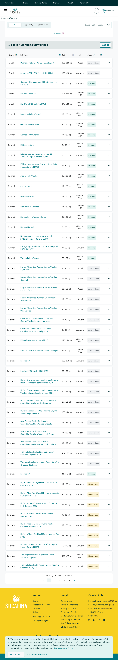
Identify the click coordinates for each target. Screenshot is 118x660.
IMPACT (69, 3)
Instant (56, 3)
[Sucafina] (15, 11)
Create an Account (41, 605)
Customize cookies (37, 654)
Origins (36, 612)
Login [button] (105, 45)
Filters (60, 33)
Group (26, 3)
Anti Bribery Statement (71, 623)
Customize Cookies (69, 612)
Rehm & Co (85, 3)
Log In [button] (35, 601)
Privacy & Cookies (69, 608)
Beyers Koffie (41, 3)
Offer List (37, 608)
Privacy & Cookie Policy (62, 648)
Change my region (41, 620)
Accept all (16, 654)
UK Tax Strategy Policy (70, 627)
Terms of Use (66, 601)
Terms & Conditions (69, 605)
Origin (11, 55)
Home (3, 18)
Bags (63, 55)
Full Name (24, 55)
